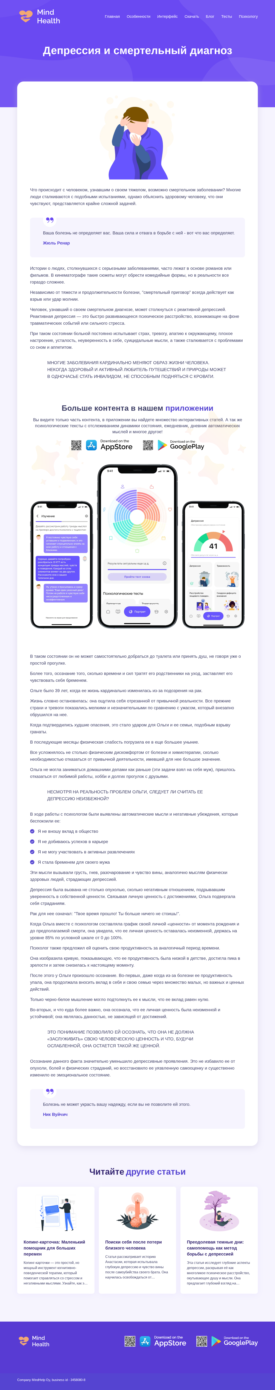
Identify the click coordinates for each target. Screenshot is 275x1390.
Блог (210, 16)
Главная (112, 16)
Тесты (226, 16)
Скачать (192, 16)
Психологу (248, 16)
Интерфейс (167, 16)
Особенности (138, 16)
